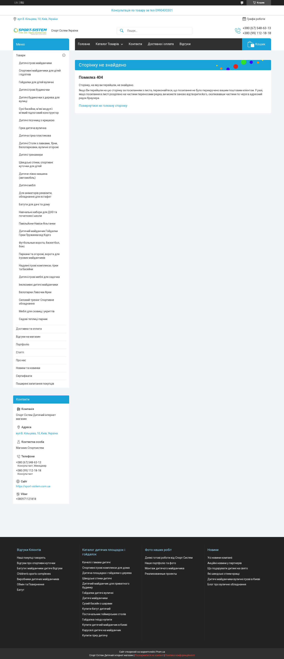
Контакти (135, 44)
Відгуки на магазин (28, 336)
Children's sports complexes (34, 573)
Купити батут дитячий (96, 608)
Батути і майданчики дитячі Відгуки (39, 568)
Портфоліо (22, 344)
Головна (84, 44)
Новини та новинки (28, 368)
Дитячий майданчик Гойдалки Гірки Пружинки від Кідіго (38, 233)
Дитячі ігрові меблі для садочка (39, 276)
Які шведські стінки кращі (223, 573)
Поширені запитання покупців (35, 383)
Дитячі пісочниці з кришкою (36, 120)
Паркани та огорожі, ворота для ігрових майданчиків (39, 256)
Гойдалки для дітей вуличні (36, 82)
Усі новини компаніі (219, 557)
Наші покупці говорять (31, 557)
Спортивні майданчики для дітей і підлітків (40, 72)
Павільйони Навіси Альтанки (37, 223)
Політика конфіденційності (180, 655)
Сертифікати (24, 375)
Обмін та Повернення (30, 584)
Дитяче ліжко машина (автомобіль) (33, 175)
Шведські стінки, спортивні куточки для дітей (36, 164)
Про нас (21, 360)
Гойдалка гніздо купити (97, 619)
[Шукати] (121, 31)
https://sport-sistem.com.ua (33, 486)
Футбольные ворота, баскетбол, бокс (39, 244)
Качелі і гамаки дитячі (96, 562)
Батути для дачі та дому (34, 204)
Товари (20, 55)
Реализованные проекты (161, 573)
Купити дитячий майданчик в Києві (104, 624)
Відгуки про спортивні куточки (36, 563)
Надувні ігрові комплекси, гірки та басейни (38, 267)
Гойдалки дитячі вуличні (97, 592)
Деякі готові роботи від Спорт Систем (169, 557)
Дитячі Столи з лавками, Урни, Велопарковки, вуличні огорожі (39, 145)
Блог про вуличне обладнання (226, 584)
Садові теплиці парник (33, 319)
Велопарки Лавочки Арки (35, 292)
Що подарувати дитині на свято (227, 568)
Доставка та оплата (29, 328)
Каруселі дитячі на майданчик (101, 630)
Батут (20, 589)
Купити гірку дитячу (95, 635)
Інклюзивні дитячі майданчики (38, 284)
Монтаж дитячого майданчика (164, 568)
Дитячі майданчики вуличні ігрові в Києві (233, 579)
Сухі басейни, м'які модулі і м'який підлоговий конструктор (39, 110)
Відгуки (184, 44)
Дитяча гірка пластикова (35, 135)
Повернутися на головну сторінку (103, 106)
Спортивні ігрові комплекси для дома (106, 567)
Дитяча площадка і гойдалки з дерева (107, 572)
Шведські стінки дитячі (97, 578)
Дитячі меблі (27, 185)
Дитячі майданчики (95, 598)
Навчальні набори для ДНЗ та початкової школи (38, 214)
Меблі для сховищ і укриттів (36, 311)
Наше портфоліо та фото (160, 563)
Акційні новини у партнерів (224, 563)
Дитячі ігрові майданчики (35, 63)
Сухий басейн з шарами (97, 603)
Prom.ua (160, 651)
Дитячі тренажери (31, 154)
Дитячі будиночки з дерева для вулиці (39, 99)
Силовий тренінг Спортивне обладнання (36, 301)
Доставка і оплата (161, 44)
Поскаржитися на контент (149, 655)
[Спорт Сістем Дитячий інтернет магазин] (30, 30)
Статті (20, 352)
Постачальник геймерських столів (104, 614)
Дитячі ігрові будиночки (34, 89)
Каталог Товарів (107, 44)
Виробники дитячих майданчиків (38, 579)
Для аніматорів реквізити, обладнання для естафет (35, 194)
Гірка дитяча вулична (32, 128)
